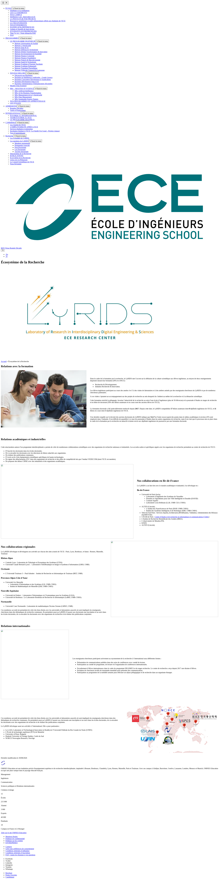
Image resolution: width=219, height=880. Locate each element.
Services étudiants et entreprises (21, 129)
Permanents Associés (22, 145)
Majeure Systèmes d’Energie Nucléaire (29, 64)
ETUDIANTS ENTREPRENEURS (23, 31)
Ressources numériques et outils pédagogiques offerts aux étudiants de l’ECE (37, 21)
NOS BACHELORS (17, 73)
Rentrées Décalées (16, 108)
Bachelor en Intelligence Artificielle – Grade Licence (33, 77)
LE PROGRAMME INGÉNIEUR (22, 41)
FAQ (12, 35)
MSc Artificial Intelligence (24, 91)
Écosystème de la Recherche (20, 158)
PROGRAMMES (11, 38)
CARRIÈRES (10, 123)
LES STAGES (15, 103)
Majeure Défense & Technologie (26, 50)
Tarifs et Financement (18, 110)
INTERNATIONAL (12, 113)
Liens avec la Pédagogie (18, 160)
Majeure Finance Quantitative (25, 58)
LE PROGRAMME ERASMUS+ (22, 120)
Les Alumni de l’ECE (18, 125)
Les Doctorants (20, 149)
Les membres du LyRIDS (19, 141)
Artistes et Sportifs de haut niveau (22, 29)
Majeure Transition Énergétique (26, 68)
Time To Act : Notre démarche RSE (23, 33)
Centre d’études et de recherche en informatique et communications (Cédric (182, 517)
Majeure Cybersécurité (23, 46)
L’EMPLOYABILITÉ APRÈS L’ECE (24, 127)
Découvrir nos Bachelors (24, 75)
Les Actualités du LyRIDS (19, 138)
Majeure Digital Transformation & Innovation (31, 52)
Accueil (4, 361)
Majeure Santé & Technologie (25, 62)
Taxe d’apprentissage (17, 133)
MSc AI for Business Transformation (28, 93)
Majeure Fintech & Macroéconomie (27, 60)
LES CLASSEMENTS (18, 13)
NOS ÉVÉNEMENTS (18, 25)
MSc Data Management (23, 97)
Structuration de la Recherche (20, 154)
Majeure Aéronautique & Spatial (26, 43)
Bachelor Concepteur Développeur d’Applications (33, 80)
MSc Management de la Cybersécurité (28, 95)
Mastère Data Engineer (18, 86)
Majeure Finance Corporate (24, 56)
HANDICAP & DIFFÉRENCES (22, 27)
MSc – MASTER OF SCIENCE (22, 89)
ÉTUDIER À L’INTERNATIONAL (23, 116)
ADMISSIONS (11, 106)
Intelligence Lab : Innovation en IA (22, 17)
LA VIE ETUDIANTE (18, 23)
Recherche (9, 136)
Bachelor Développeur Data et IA (27, 82)
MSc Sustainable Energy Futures (26, 99)
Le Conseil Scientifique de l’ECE (22, 162)
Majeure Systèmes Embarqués (25, 66)
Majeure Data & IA (22, 48)
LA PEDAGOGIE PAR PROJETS (23, 19)
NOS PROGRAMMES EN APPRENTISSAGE (27, 101)
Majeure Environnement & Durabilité (28, 54)
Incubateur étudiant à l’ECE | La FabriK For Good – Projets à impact (35, 131)
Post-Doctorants (20, 147)
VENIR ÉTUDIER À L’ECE (21, 118)
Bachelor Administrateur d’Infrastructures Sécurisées (33, 84)
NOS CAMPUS (16, 15)
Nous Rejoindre (15, 164)
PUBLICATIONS (16, 156)
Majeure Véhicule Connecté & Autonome (30, 70)
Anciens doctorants (21, 152)
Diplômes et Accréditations (19, 11)
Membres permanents (22, 143)
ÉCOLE (8, 8)
